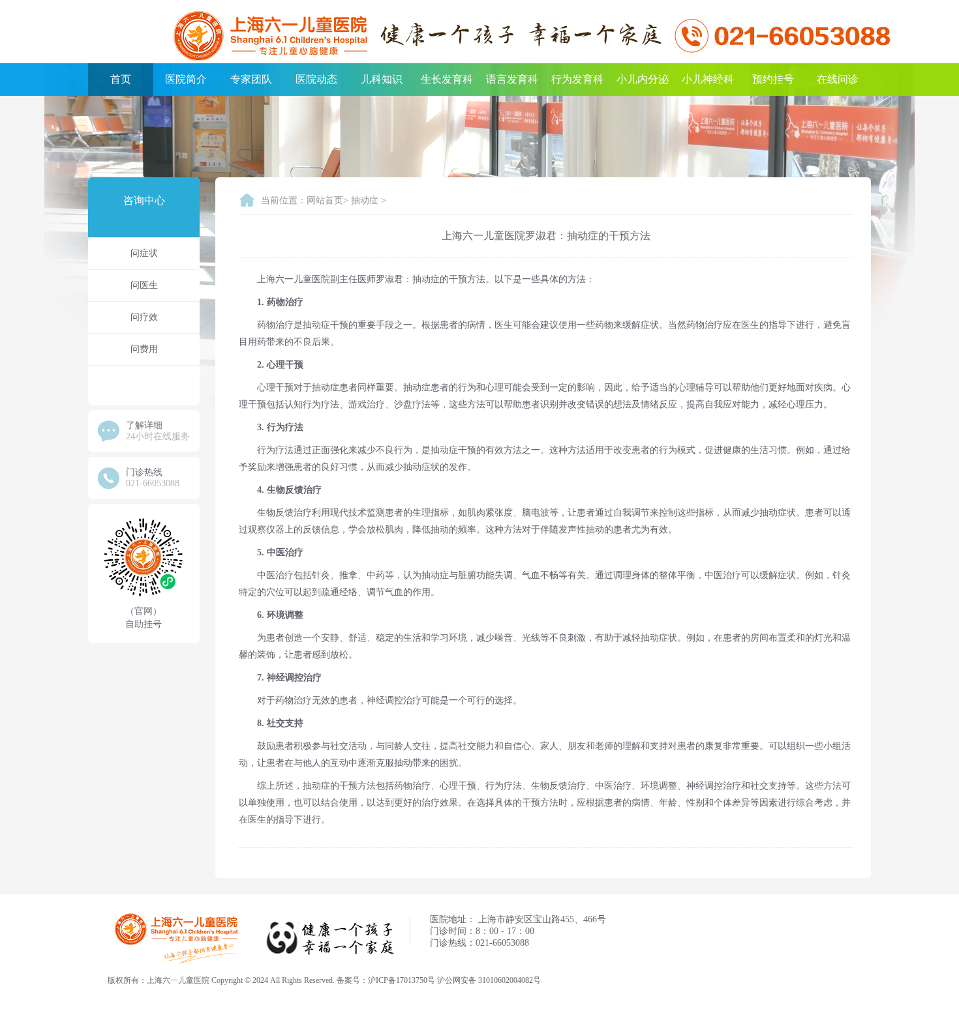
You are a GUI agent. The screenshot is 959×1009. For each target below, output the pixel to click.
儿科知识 (382, 79)
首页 (120, 79)
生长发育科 (447, 79)
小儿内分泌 (642, 79)
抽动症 (364, 200)
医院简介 (186, 79)
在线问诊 (838, 79)
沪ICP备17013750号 (401, 980)
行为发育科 (577, 79)
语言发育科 (512, 79)
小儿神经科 (708, 79)
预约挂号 (773, 79)
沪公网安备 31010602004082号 (489, 980)
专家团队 (251, 79)
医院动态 (316, 79)
